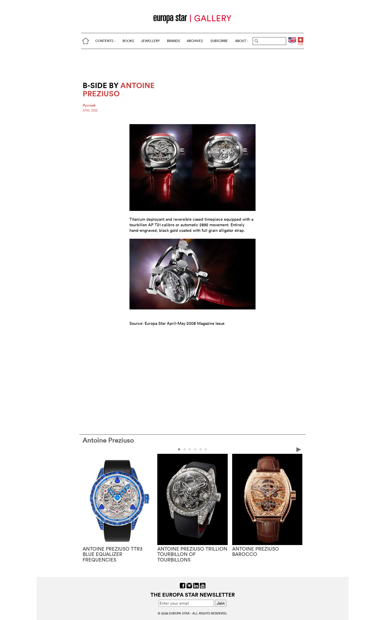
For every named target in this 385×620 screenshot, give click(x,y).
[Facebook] (182, 585)
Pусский (89, 105)
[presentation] (86, 449)
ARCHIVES (195, 41)
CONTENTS (104, 41)
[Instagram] (189, 585)
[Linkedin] (196, 585)
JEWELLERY (150, 41)
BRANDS (173, 41)
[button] (179, 449)
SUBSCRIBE (219, 41)
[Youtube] (202, 585)
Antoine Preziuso (108, 440)
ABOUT (240, 41)
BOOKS (128, 41)
